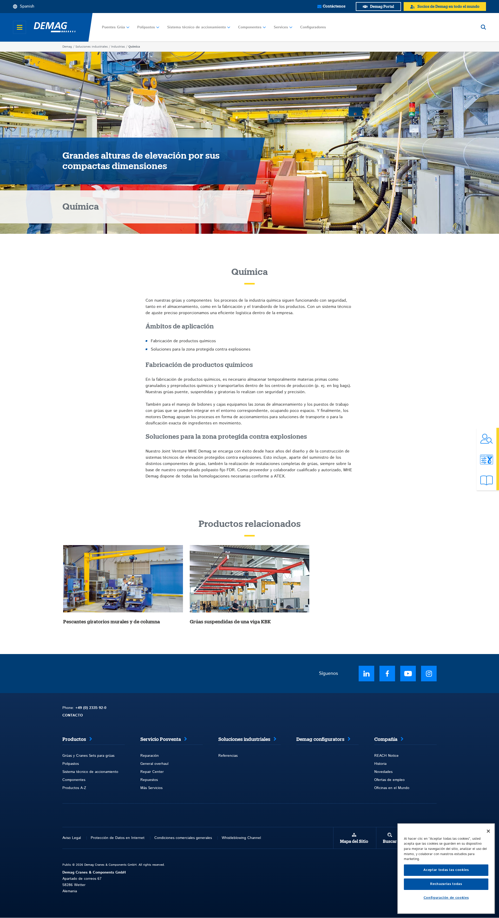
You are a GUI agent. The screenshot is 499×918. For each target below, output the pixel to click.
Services (281, 27)
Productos (74, 739)
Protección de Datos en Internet (118, 838)
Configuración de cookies (446, 897)
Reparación (149, 755)
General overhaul (154, 763)
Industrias (118, 46)
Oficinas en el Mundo (391, 788)
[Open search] (483, 27)
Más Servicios (151, 788)
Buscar (390, 841)
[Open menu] (19, 27)
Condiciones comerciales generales (183, 838)
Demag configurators (320, 739)
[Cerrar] (488, 831)
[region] (446, 868)
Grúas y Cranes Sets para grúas (88, 755)
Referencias (228, 755)
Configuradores (313, 27)
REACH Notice (386, 755)
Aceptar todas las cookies (446, 870)
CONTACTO (72, 715)
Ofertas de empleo (389, 780)
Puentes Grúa (113, 27)
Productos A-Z (74, 788)
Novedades (383, 771)
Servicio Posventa (160, 739)
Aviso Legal (71, 838)
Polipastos (146, 27)
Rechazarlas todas (446, 884)
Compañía (385, 739)
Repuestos (149, 780)
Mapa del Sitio (354, 841)
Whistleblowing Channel (241, 838)
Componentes (249, 27)
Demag (67, 46)
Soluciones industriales (91, 46)
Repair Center (152, 771)
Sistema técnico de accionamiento (196, 27)
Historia (380, 763)
